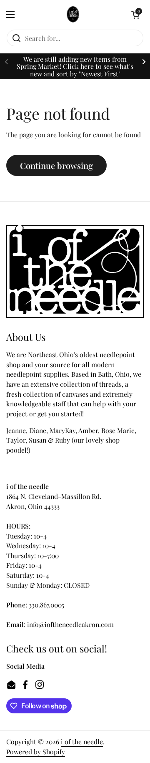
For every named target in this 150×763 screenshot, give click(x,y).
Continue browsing (56, 165)
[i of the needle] (73, 14)
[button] (135, 14)
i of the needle (82, 741)
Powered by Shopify (35, 751)
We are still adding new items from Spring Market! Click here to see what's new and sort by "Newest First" (75, 66)
